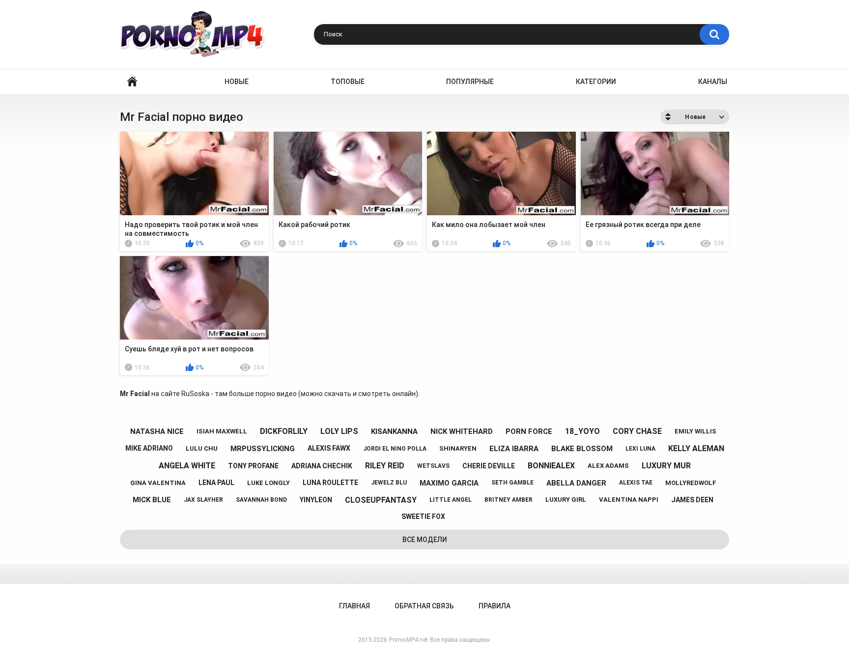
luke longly (268, 483)
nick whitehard (461, 431)
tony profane (253, 466)
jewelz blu (389, 482)
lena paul (216, 483)
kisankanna (394, 431)
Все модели (424, 540)
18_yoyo (582, 431)
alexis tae (635, 482)
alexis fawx (329, 448)
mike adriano (149, 448)
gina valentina (158, 483)
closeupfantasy (381, 500)
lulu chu (202, 448)
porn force (529, 431)
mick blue (152, 499)
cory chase (637, 431)
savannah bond (261, 499)
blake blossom (582, 448)
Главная (132, 81)
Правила (494, 606)
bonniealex (551, 465)
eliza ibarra (513, 448)
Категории (596, 82)
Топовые (348, 82)
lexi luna (640, 448)
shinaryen (458, 448)
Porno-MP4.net (408, 639)
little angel (450, 499)
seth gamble (512, 482)
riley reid (384, 465)
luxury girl (565, 499)
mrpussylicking (262, 448)
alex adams (608, 465)
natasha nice (157, 431)
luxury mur (666, 465)
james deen (692, 500)
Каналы (712, 82)
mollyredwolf (690, 483)
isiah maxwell (222, 431)
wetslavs (433, 465)
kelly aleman (696, 448)
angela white (187, 465)
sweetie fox (423, 516)
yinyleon (316, 500)
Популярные (470, 82)
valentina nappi (628, 499)
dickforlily (284, 431)
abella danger (576, 483)
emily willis (695, 431)
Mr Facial (135, 394)
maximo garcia (449, 483)
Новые (237, 82)
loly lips (339, 431)
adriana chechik (321, 466)
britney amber (508, 499)
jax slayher (203, 499)
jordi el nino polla (394, 448)
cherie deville (488, 466)
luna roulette (330, 483)
